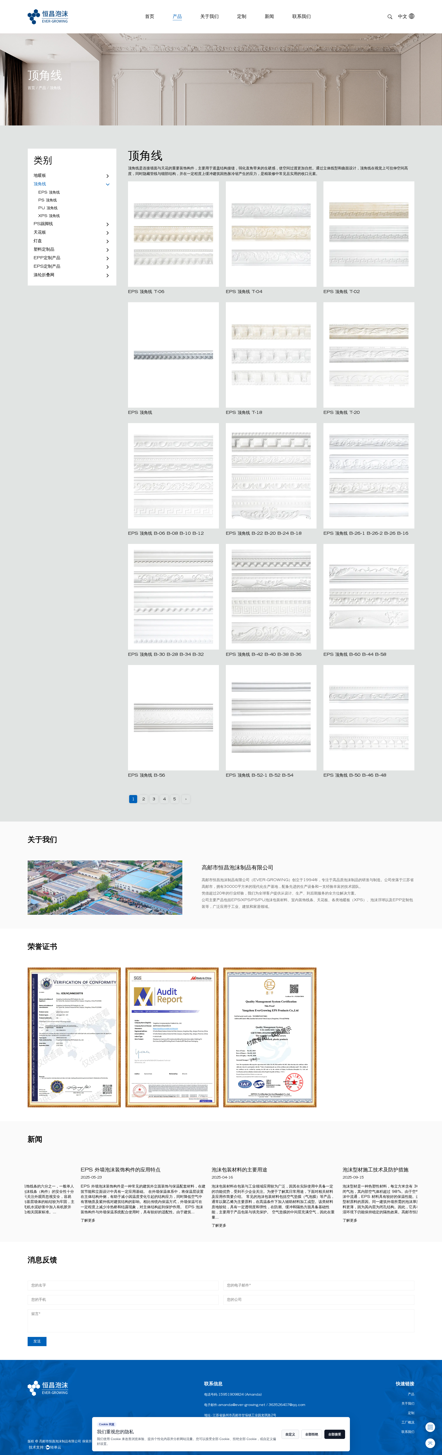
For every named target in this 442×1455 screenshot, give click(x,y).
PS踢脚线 (43, 224)
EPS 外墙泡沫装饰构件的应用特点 (68, 1170)
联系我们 (301, 17)
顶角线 (40, 184)
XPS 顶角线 (49, 216)
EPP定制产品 (47, 258)
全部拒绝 (311, 1434)
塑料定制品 (44, 250)
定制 (241, 17)
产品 (177, 17)
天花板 (40, 233)
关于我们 (209, 17)
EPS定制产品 (47, 267)
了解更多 (35, 1221)
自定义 (290, 1434)
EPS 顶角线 (49, 193)
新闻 (269, 17)
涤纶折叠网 (44, 275)
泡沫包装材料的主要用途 (186, 1170)
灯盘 (38, 241)
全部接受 (334, 1434)
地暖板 (40, 176)
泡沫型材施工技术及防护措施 (322, 1170)
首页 (149, 17)
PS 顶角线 (47, 200)
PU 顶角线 (48, 208)
